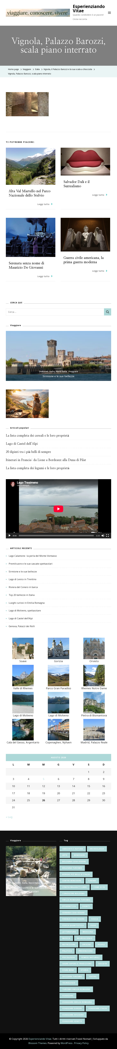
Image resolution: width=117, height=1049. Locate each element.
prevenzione (86, 951)
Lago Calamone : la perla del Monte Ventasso (33, 555)
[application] (58, 508)
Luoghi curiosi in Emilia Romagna (27, 602)
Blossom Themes (37, 1043)
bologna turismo (72, 868)
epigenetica (69, 906)
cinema (92, 880)
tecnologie (68, 983)
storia (84, 970)
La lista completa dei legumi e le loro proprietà (37, 468)
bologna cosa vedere (74, 861)
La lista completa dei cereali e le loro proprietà (37, 435)
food (93, 925)
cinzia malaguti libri (74, 887)
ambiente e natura (72, 849)
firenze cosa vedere (73, 919)
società (102, 963)
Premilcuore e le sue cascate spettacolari (31, 563)
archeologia (97, 849)
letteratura (69, 932)
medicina (88, 932)
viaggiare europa (72, 1008)
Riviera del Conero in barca (23, 587)
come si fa (99, 887)
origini (86, 944)
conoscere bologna (73, 893)
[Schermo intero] (107, 537)
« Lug (9, 817)
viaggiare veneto (72, 1021)
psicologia (68, 957)
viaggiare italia (97, 1008)
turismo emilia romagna (76, 989)
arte (64, 855)
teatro (92, 976)
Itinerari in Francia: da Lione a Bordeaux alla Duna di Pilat (46, 460)
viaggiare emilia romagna (77, 1002)
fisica (94, 919)
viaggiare (67, 995)
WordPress (66, 1043)
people (101, 944)
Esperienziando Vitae (89, 8)
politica (67, 951)
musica (66, 938)
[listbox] (58, 356)
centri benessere (71, 880)
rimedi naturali (90, 957)
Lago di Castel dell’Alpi (22, 443)
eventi (86, 906)
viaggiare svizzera (73, 1015)
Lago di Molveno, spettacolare (25, 610)
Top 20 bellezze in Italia (22, 595)
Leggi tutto (43, 204)
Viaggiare (27, 69)
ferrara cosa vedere (73, 912)
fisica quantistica (73, 925)
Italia (37, 69)
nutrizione (68, 944)
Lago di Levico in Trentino (22, 579)
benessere (79, 855)
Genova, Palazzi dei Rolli (22, 626)
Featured (43, 371)
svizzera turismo (72, 976)
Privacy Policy (81, 1043)
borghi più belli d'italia (76, 874)
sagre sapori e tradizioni (77, 963)
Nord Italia (61, 371)
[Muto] (102, 537)
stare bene (68, 970)
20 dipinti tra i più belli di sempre (28, 451)
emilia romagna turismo (76, 900)
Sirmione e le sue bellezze (58, 376)
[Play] (9, 537)
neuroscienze (84, 938)
